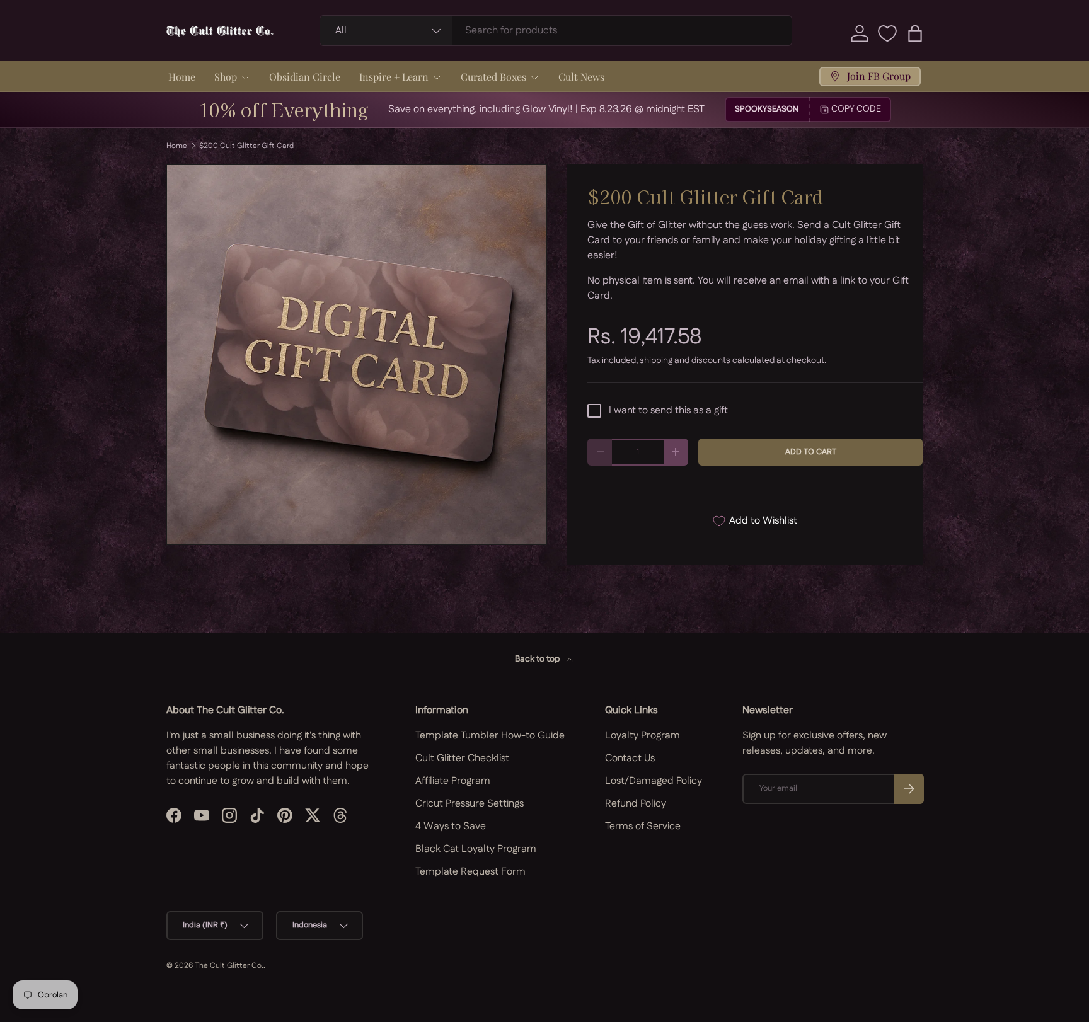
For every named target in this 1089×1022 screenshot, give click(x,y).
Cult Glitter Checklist (462, 758)
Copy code (856, 109)
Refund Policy (635, 803)
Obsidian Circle (304, 76)
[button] (915, 33)
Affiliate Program (452, 781)
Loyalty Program (642, 735)
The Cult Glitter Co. (229, 965)
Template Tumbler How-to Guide (490, 735)
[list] (356, 354)
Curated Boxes (493, 76)
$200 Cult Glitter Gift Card (246, 146)
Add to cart (810, 451)
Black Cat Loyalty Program (475, 849)
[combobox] (556, 30)
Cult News (581, 76)
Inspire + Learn (394, 76)
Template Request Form (470, 871)
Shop (225, 76)
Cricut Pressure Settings (469, 803)
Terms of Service (643, 826)
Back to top (538, 659)
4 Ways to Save (450, 826)
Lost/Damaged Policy (653, 781)
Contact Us (630, 758)
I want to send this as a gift (668, 410)
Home (181, 76)
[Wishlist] (887, 33)
